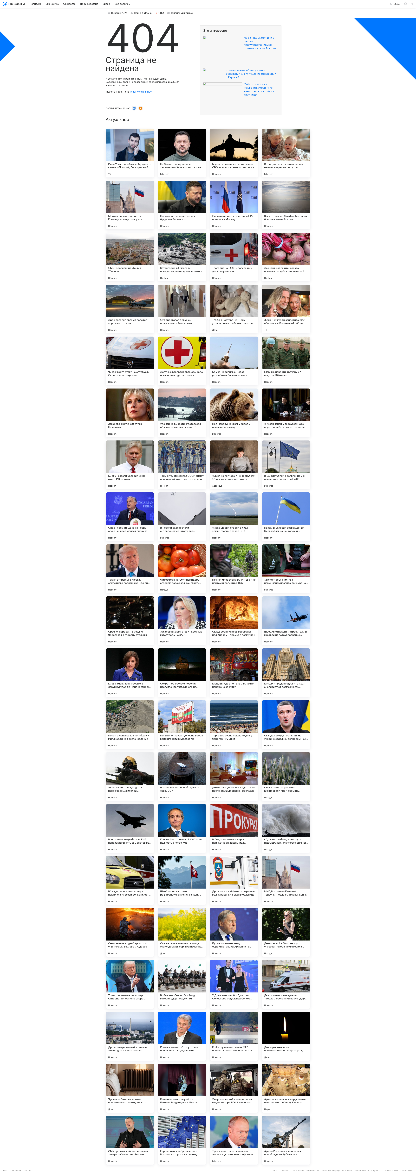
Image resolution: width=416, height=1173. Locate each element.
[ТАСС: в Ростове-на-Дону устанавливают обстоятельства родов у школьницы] (234, 309)
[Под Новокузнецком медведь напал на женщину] (234, 413)
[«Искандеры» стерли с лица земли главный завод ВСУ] (234, 516)
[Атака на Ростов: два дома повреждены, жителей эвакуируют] (130, 776)
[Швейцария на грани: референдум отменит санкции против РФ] (182, 880)
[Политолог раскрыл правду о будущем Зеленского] (182, 205)
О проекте (284, 1171)
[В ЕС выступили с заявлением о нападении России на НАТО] (286, 464)
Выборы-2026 (119, 13)
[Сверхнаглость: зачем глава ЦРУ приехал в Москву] (234, 205)
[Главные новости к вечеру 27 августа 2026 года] (286, 361)
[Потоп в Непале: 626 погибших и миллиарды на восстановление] (130, 724)
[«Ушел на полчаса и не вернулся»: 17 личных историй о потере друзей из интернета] (234, 464)
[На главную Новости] (16, 4)
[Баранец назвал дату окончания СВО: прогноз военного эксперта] (234, 153)
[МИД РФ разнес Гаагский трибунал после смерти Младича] (286, 880)
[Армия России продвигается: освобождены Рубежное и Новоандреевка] (286, 1140)
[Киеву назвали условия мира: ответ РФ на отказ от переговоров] (130, 464)
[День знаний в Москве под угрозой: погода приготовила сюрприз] (286, 932)
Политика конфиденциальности (337, 1171)
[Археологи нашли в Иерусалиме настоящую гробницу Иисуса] (286, 1088)
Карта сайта (407, 1171)
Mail (5, 1171)
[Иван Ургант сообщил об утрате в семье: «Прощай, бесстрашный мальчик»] (130, 153)
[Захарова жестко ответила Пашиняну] (130, 413)
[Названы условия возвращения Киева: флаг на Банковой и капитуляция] (286, 516)
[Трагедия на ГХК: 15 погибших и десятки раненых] (234, 257)
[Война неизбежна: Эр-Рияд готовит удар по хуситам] (182, 984)
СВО (161, 13)
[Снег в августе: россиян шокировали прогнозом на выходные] (286, 776)
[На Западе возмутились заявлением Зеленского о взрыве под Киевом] (182, 153)
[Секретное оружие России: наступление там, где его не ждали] (182, 672)
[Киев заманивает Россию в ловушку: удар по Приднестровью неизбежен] (130, 672)
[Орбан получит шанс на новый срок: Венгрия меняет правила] (130, 516)
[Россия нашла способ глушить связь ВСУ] (182, 776)
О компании (15, 1171)
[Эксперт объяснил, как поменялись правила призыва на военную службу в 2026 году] (286, 568)
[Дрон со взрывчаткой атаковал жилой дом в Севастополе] (130, 1036)
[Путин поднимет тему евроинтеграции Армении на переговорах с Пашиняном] (234, 932)
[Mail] (5, 4)
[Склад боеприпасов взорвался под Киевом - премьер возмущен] (234, 620)
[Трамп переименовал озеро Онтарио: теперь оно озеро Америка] (130, 984)
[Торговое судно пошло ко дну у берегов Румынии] (234, 724)
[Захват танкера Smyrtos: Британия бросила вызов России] (286, 205)
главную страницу (140, 91)
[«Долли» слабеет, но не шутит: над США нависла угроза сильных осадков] (286, 828)
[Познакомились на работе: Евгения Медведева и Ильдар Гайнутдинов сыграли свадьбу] (182, 1088)
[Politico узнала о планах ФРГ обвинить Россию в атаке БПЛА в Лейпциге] (234, 1036)
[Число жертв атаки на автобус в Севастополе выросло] (130, 361)
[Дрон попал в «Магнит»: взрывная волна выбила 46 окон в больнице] (234, 880)
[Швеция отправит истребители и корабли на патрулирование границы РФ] (286, 620)
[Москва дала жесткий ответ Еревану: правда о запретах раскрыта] (130, 205)
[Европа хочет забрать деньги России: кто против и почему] (182, 1140)
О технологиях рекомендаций (305, 1171)
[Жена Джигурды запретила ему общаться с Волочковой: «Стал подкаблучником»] (286, 309)
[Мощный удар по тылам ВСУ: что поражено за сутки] (234, 672)
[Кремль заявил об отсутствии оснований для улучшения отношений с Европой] (182, 1036)
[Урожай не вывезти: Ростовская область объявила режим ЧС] (182, 413)
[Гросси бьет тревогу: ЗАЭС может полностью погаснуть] (182, 828)
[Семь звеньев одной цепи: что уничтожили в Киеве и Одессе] (130, 932)
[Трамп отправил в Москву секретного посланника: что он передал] (130, 568)
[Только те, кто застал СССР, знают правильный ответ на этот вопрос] (182, 464)
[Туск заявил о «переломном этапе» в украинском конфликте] (234, 1140)
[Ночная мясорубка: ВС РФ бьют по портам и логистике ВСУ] (234, 568)
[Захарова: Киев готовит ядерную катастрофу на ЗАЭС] (182, 620)
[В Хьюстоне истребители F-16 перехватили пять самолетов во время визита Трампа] (130, 828)
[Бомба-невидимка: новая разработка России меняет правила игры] (234, 361)
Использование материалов (368, 1171)
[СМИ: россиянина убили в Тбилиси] (130, 257)
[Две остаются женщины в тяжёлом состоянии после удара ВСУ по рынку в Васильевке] (286, 984)
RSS (275, 1171)
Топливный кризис (182, 13)
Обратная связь (391, 1171)
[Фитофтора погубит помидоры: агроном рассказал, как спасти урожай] (182, 568)
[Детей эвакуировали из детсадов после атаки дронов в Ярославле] (234, 776)
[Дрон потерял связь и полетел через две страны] (130, 309)
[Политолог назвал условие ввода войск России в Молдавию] (182, 724)
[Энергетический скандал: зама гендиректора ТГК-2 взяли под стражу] (234, 1088)
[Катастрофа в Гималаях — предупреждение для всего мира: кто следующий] (182, 257)
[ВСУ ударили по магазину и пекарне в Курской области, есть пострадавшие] (130, 880)
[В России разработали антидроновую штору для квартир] (182, 516)
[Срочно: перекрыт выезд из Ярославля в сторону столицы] (130, 620)
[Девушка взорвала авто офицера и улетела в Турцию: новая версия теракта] (182, 361)
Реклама (28, 1171)
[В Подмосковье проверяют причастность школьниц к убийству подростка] (234, 828)
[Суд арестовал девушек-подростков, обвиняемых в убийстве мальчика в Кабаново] (182, 309)
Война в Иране (143, 13)
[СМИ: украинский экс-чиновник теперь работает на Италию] (130, 1140)
